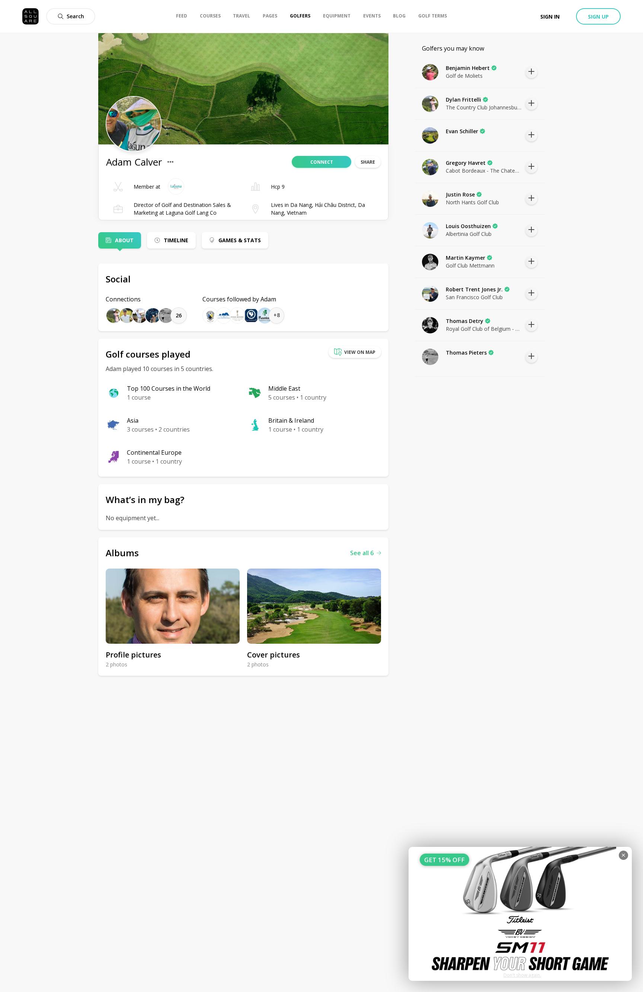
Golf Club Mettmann (470, 265)
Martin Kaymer (465, 257)
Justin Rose (460, 194)
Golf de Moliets (464, 75)
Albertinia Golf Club (469, 233)
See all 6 (362, 553)
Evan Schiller (462, 131)
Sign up (598, 16)
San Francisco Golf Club (474, 297)
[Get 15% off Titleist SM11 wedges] (520, 914)
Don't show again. (522, 975)
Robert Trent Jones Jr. (474, 289)
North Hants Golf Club (472, 202)
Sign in (550, 16)
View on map (359, 352)
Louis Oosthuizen (468, 226)
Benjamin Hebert (468, 67)
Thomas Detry (464, 320)
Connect (321, 162)
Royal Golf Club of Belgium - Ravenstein (484, 328)
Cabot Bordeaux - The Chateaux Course (484, 170)
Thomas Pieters (466, 352)
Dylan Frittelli (463, 99)
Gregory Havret (466, 162)
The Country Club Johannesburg (484, 107)
